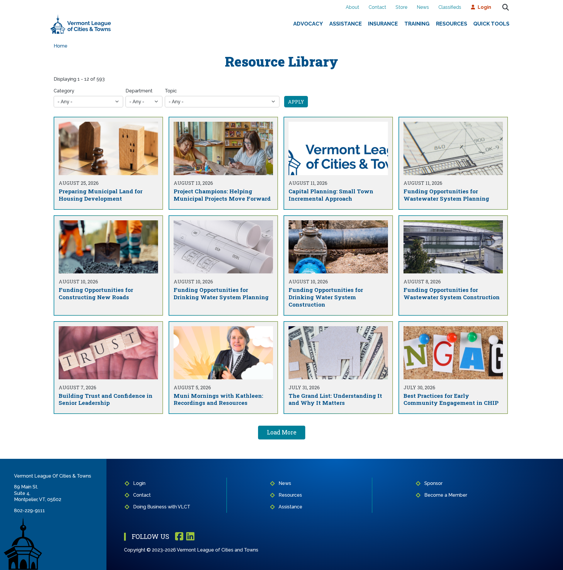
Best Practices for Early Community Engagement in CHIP (450, 399)
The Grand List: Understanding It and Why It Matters (335, 399)
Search (505, 7)
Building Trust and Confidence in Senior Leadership (105, 399)
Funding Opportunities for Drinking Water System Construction (326, 297)
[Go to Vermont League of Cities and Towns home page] (80, 16)
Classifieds (449, 7)
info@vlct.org (28, 517)
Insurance (383, 24)
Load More (281, 432)
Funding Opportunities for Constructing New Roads (96, 293)
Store (401, 7)
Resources (451, 24)
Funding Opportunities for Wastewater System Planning (446, 194)
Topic (171, 91)
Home (60, 46)
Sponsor (433, 483)
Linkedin (190, 537)
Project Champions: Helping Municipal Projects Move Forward (222, 194)
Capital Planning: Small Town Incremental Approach (331, 194)
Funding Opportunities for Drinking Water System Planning (221, 293)
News (423, 7)
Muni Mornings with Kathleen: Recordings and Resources (218, 399)
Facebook (179, 537)
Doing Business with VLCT (161, 507)
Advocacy (308, 24)
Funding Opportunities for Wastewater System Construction (451, 293)
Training (417, 24)
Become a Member (445, 495)
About (352, 7)
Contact (377, 7)
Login (484, 7)
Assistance (345, 24)
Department (139, 91)
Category (64, 91)
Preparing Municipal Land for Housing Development (101, 194)
